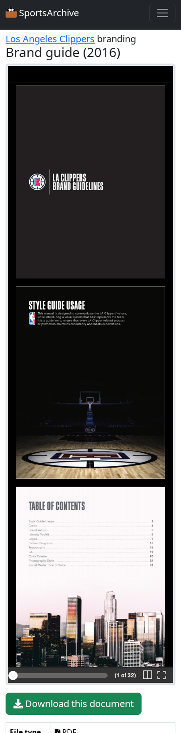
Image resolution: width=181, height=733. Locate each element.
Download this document (78, 703)
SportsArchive (48, 12)
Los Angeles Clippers (50, 38)
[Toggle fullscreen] (161, 675)
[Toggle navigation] (162, 13)
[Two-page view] (148, 675)
